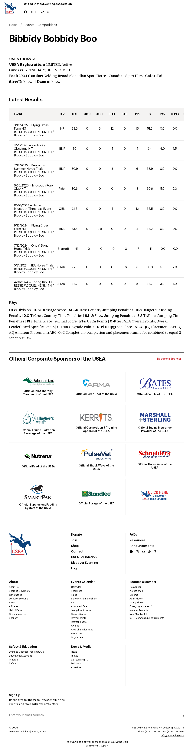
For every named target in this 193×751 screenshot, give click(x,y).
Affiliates (13, 606)
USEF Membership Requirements (146, 618)
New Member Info (138, 614)
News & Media (81, 646)
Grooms (133, 595)
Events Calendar (82, 581)
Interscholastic (79, 622)
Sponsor (13, 618)
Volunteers (76, 634)
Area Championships (82, 630)
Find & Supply (100, 746)
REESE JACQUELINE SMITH (33, 132)
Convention (135, 587)
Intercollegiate (78, 618)
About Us (13, 587)
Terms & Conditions (19, 732)
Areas (12, 603)
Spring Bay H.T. (42, 282)
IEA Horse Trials (42, 265)
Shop (75, 545)
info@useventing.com (172, 735)
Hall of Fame (15, 610)
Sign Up (14, 695)
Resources (137, 540)
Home (13, 24)
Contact (77, 551)
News (74, 652)
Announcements (141, 545)
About (13, 581)
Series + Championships (83, 599)
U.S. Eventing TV (79, 660)
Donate (76, 534)
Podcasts (76, 663)
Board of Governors (19, 591)
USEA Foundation (84, 557)
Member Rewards (138, 610)
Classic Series (78, 614)
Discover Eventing (84, 562)
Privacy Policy (39, 732)
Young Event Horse (81, 610)
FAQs (133, 534)
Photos (74, 656)
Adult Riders (135, 599)
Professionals (136, 591)
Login (75, 568)
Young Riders (136, 603)
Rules (74, 595)
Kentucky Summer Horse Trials (29, 167)
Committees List (17, 614)
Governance (15, 595)
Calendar (76, 587)
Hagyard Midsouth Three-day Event (32, 207)
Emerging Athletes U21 (141, 606)
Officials (13, 660)
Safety (12, 663)
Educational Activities (20, 656)
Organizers (77, 637)
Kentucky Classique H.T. (29, 147)
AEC (73, 603)
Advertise (76, 667)
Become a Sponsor (169, 359)
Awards (75, 626)
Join (74, 540)
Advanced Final (79, 606)
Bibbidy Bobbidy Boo (29, 135)
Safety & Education (23, 646)
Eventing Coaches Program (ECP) (26, 652)
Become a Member (142, 581)
